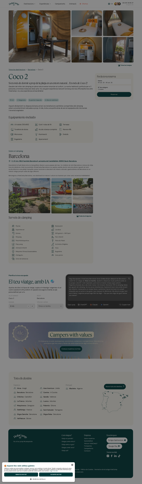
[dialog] (38, 472)
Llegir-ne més (53, 471)
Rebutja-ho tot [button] (21, 474)
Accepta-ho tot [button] (55, 474)
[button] (38, 479)
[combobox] (72, 465)
